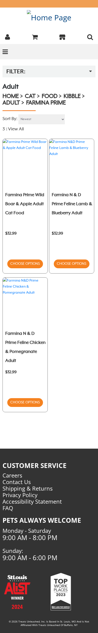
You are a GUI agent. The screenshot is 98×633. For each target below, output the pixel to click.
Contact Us (17, 482)
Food (50, 96)
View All (16, 129)
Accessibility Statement (32, 501)
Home (11, 96)
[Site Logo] (49, 17)
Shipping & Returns (28, 488)
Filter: (15, 72)
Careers (12, 475)
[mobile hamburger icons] (90, 36)
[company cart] (35, 36)
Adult (11, 103)
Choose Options (25, 264)
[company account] (7, 36)
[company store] (62, 36)
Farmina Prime (46, 103)
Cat (30, 96)
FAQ (8, 508)
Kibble (72, 96)
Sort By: (10, 118)
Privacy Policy (20, 495)
